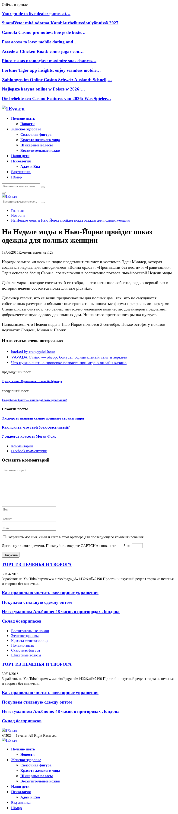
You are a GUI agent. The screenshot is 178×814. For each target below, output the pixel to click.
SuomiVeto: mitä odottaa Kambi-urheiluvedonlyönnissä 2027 (60, 22)
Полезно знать (23, 118)
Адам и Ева (30, 166)
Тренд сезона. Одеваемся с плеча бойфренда (32, 381)
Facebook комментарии (29, 450)
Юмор (16, 177)
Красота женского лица (40, 139)
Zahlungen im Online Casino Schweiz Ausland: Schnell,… (57, 79)
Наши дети (20, 155)
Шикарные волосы (36, 145)
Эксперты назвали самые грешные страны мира (43, 418)
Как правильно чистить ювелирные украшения (50, 592)
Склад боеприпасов (21, 621)
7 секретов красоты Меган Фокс (29, 436)
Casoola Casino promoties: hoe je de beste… (44, 32)
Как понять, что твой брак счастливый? (36, 427)
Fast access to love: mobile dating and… (40, 41)
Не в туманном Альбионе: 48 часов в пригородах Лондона (61, 611)
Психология (21, 161)
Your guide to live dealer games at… (36, 13)
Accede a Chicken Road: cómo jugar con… (43, 51)
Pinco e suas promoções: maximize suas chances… (49, 60)
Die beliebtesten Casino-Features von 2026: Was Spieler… (56, 98)
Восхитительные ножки (40, 150)
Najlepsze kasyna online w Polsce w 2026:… (43, 89)
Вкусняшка (21, 171)
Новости (27, 123)
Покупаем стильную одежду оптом (37, 602)
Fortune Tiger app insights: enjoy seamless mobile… (51, 70)
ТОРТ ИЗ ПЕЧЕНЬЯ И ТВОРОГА (37, 564)
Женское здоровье (26, 129)
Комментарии (22, 445)
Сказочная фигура (35, 134)
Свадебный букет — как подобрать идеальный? (34, 400)
